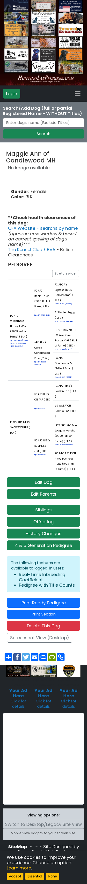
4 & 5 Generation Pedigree (43, 545)
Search (43, 134)
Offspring (43, 522)
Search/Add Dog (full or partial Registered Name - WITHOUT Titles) (42, 111)
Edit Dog (43, 482)
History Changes (43, 533)
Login (11, 94)
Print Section (43, 614)
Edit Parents (43, 494)
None (52, 876)
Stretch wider (65, 273)
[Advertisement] (43, 758)
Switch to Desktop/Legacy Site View (43, 824)
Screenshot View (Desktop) (39, 638)
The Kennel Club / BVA (32, 249)
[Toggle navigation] (77, 93)
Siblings (43, 510)
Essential (35, 876)
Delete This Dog (43, 626)
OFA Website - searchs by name (43, 228)
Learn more (19, 868)
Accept (15, 876)
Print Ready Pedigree (44, 603)
